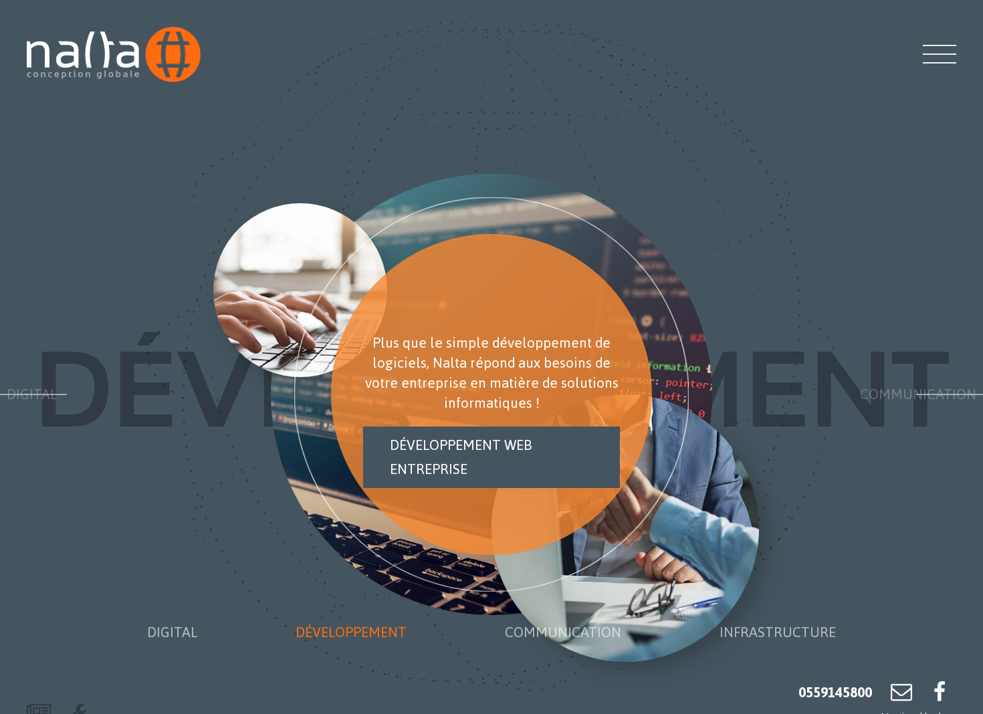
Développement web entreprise (461, 457)
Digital (32, 394)
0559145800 (835, 692)
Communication (918, 394)
